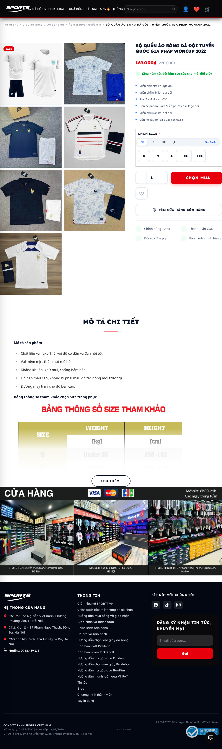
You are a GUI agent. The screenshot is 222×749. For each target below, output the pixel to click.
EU (142, 142)
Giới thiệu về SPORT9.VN (95, 604)
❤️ (196, 9)
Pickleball (57, 9)
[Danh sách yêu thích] (141, 193)
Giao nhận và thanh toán (95, 622)
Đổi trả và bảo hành (92, 634)
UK (164, 142)
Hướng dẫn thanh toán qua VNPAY (102, 676)
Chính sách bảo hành (92, 628)
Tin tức (82, 682)
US (153, 142)
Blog (80, 689)
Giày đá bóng (35, 9)
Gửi (185, 653)
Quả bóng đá (79, 9)
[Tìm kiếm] (174, 9)
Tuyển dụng (85, 701)
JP (174, 142)
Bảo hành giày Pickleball (95, 652)
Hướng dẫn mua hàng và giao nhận (103, 616)
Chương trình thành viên (94, 695)
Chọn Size (149, 134)
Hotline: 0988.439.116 (24, 651)
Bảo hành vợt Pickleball (94, 646)
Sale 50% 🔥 (101, 9)
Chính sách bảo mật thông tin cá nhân (105, 610)
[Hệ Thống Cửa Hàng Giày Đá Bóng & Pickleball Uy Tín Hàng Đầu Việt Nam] (17, 9)
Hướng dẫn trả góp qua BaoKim (101, 670)
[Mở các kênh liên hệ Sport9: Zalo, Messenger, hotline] (211, 738)
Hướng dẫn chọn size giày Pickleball (104, 664)
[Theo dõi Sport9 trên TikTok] (167, 605)
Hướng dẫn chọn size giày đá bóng (103, 640)
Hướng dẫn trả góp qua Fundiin (100, 658)
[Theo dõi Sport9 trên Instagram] (178, 605)
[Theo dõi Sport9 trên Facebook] (156, 605)
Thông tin (121, 9)
